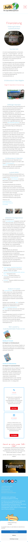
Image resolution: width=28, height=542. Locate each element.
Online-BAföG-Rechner (8, 203)
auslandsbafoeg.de (7, 201)
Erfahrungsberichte (5, 489)
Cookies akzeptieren (14, 531)
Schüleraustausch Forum (7, 491)
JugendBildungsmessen (6, 486)
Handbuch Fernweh (8, 341)
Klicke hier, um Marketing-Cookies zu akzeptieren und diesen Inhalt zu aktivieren (15, 94)
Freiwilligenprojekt (10, 221)
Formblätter (5, 204)
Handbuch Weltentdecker (9, 363)
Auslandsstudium (8, 290)
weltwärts (6, 275)
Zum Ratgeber (14, 435)
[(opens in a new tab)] (7, 335)
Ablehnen (14, 535)
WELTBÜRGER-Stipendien (13, 122)
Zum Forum (14, 408)
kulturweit (6, 280)
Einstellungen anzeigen (14, 539)
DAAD (16, 302)
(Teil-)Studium (15, 179)
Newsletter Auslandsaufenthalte (8, 492)
